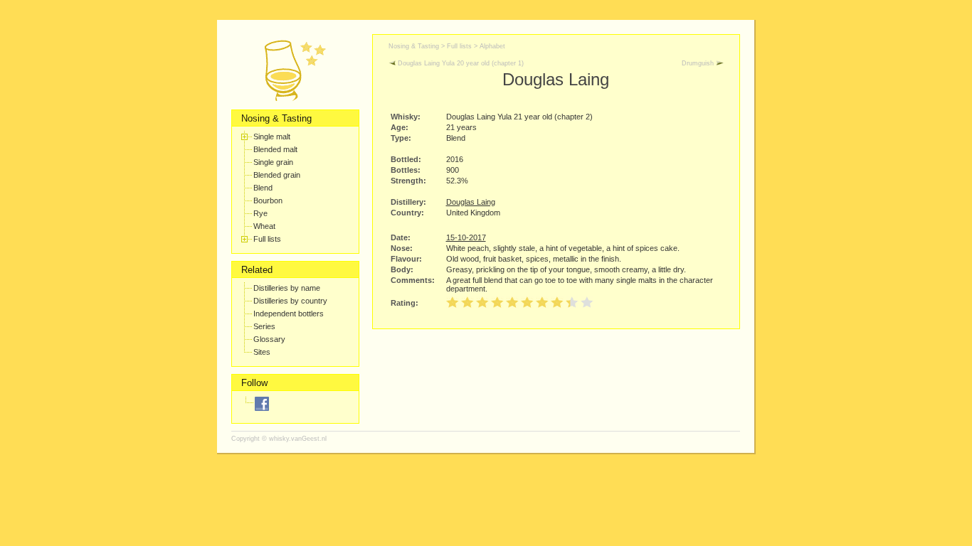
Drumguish (699, 63)
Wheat (264, 226)
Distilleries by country (290, 300)
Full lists (267, 239)
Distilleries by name (286, 288)
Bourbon (267, 200)
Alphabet (492, 46)
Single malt (271, 136)
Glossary (269, 339)
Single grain (273, 162)
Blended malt (275, 149)
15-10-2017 (466, 237)
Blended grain (276, 175)
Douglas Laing (470, 202)
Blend (263, 187)
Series (264, 326)
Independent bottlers (288, 313)
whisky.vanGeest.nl (298, 438)
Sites (261, 352)
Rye (260, 213)
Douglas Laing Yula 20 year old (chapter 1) (460, 63)
